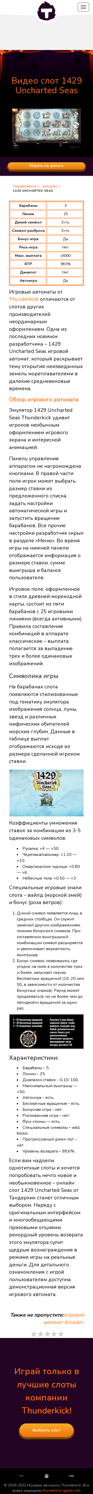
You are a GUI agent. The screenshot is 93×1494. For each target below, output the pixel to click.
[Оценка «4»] (53, 1334)
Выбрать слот (46, 1430)
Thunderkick (25, 187)
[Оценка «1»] (33, 1334)
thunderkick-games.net (61, 1490)
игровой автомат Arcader (63, 1318)
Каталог (50, 187)
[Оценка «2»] (40, 1334)
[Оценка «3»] (47, 1334)
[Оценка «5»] (60, 1334)
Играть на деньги (46, 165)
